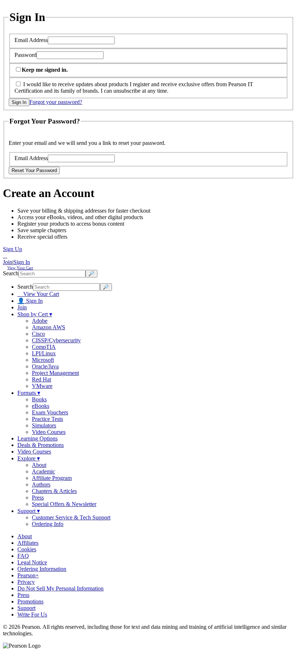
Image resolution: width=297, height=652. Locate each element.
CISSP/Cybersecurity (56, 340)
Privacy (26, 582)
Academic (43, 471)
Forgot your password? (55, 102)
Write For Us (32, 614)
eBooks (40, 406)
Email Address (31, 40)
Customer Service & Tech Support (71, 517)
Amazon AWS (48, 327)
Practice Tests (47, 419)
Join (7, 262)
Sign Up (12, 249)
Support (28, 511)
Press (38, 497)
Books (39, 399)
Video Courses (49, 432)
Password (25, 55)
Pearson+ (28, 575)
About (39, 465)
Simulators (44, 425)
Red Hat (41, 379)
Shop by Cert (34, 314)
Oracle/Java (45, 366)
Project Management (55, 373)
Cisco (38, 334)
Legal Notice (32, 562)
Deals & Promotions (40, 445)
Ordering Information (41, 569)
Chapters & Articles (54, 491)
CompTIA (44, 347)
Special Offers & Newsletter (64, 504)
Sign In (21, 262)
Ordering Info (47, 524)
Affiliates (27, 543)
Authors (41, 484)
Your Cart (20, 268)
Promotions (30, 601)
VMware (42, 386)
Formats (28, 393)
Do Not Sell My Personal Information (60, 588)
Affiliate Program (52, 478)
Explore (28, 458)
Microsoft (43, 360)
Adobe (39, 321)
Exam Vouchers (50, 412)
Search (10, 273)
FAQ (23, 556)
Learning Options (37, 438)
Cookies (26, 549)
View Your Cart (38, 294)
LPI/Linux (44, 353)
